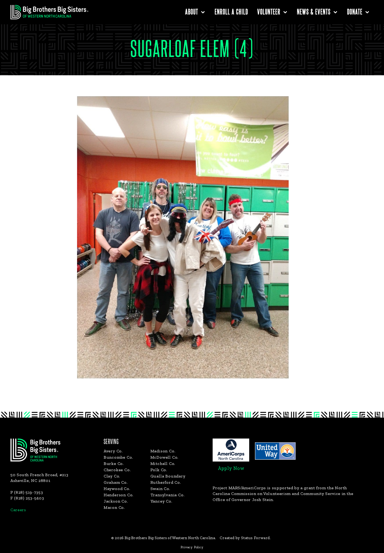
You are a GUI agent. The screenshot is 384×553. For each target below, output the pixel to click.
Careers (18, 509)
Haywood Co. (117, 488)
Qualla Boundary (167, 476)
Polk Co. (158, 469)
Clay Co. (112, 476)
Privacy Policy (192, 547)
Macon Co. (114, 507)
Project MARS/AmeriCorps (239, 487)
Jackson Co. (116, 501)
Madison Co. (163, 450)
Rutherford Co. (165, 482)
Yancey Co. (161, 501)
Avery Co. (113, 450)
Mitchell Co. (163, 463)
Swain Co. (160, 488)
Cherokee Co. (117, 469)
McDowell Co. (164, 457)
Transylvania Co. (167, 494)
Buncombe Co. (118, 457)
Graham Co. (116, 482)
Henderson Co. (118, 494)
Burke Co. (114, 463)
